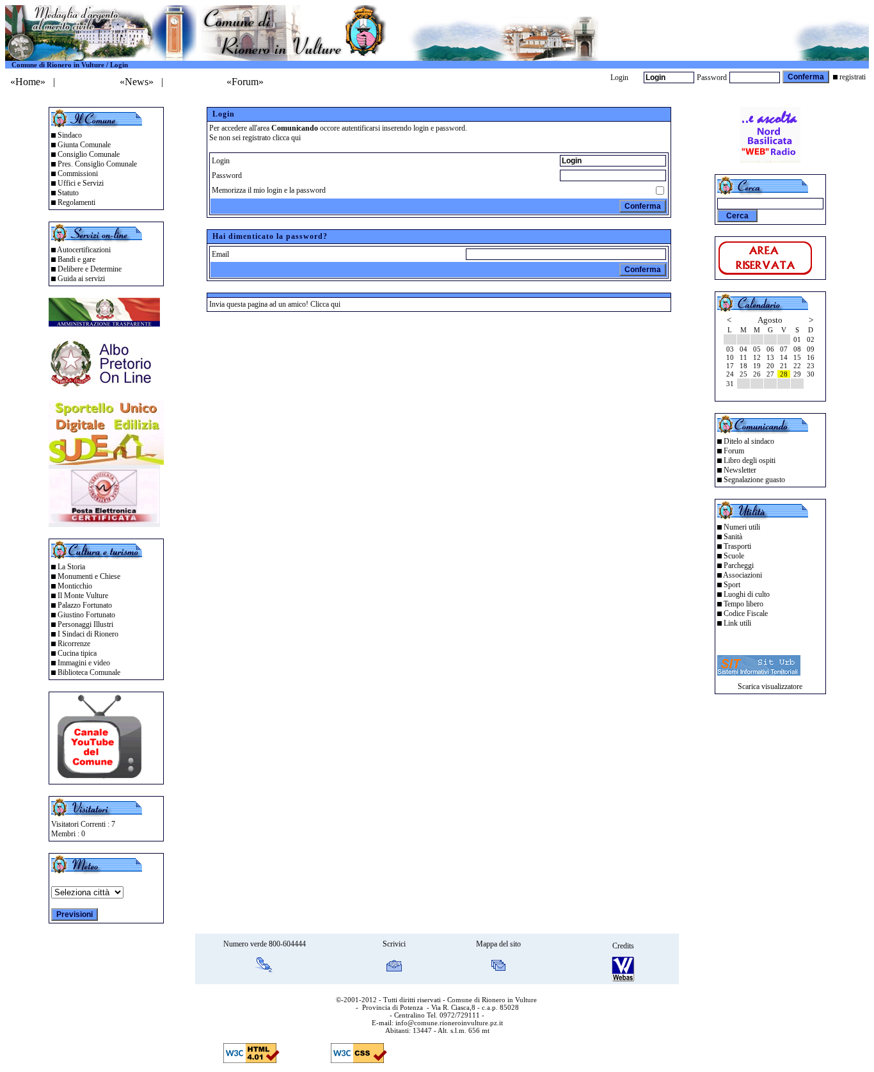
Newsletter (740, 470)
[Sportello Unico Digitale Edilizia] (106, 461)
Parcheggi (739, 565)
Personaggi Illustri (85, 624)
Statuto (68, 192)
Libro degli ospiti (749, 460)
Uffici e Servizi (81, 183)
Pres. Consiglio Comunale (97, 163)
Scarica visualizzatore (770, 686)
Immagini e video (84, 662)
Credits (623, 945)
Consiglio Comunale (89, 154)
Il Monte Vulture (83, 595)
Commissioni (78, 173)
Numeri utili (742, 527)
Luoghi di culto (747, 594)
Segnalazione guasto (754, 479)
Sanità (733, 536)
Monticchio (75, 585)
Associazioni (742, 575)
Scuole (734, 555)
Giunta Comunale (84, 144)
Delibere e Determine (90, 268)
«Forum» (245, 81)
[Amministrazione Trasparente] (104, 323)
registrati (852, 76)
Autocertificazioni (84, 249)
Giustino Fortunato (86, 614)
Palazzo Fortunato (85, 605)
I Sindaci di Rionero (88, 633)
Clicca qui (325, 304)
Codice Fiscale (746, 613)
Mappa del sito (498, 943)
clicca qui (287, 137)
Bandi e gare (76, 259)
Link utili (737, 623)
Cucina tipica (77, 653)
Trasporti (737, 546)
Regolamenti (76, 202)
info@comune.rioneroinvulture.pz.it (449, 1023)
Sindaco (70, 135)
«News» (137, 81)
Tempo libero (743, 603)
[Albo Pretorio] (104, 385)
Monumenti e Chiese (89, 576)
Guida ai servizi (81, 278)
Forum (734, 450)
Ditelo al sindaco (749, 441)
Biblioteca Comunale (89, 672)
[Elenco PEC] (104, 523)
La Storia (71, 566)
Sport (732, 584)
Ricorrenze (74, 643)
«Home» (27, 81)
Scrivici (394, 943)
